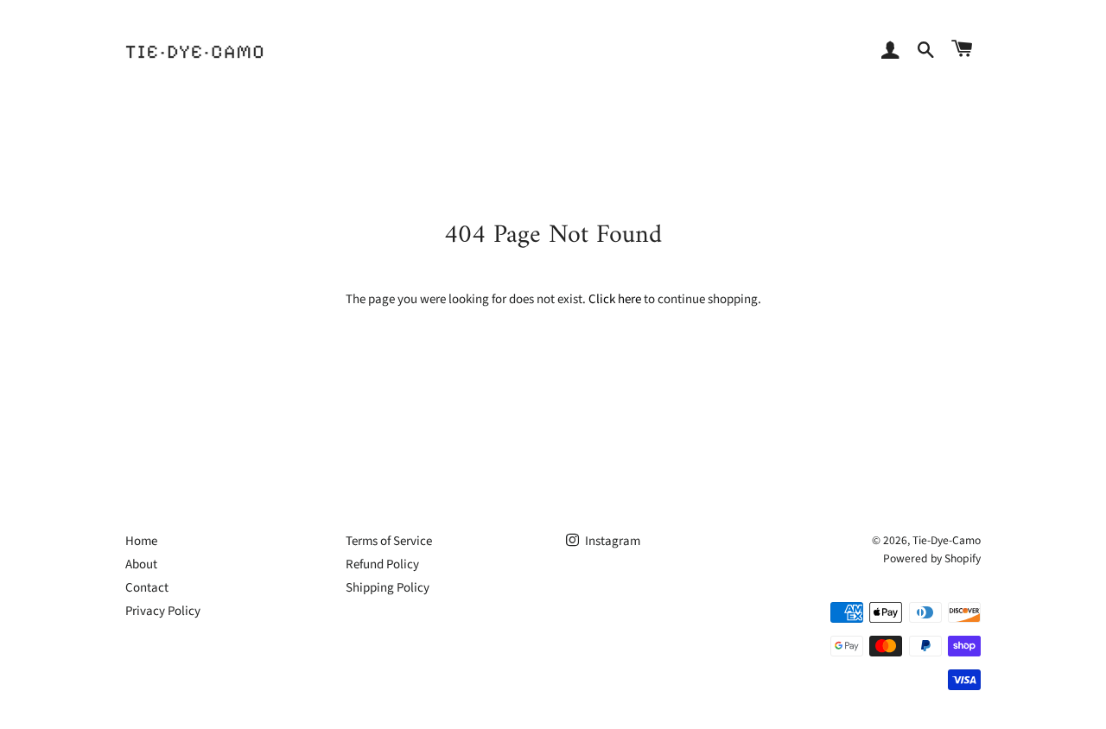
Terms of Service (389, 541)
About (141, 564)
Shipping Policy (387, 588)
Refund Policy (382, 564)
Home (141, 541)
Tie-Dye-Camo (946, 540)
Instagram (611, 541)
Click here (614, 299)
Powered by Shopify (932, 558)
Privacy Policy (162, 611)
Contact (146, 588)
